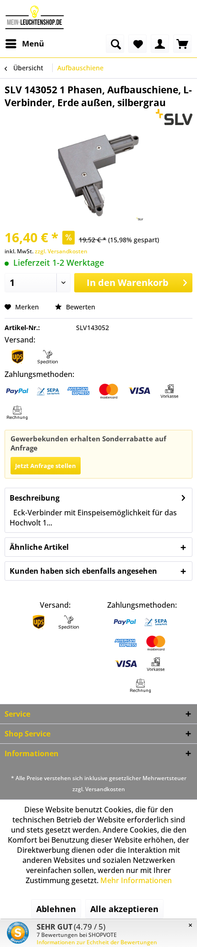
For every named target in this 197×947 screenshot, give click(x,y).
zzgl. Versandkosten (61, 251)
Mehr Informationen (136, 880)
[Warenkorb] (182, 43)
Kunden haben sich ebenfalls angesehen (83, 571)
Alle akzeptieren (124, 908)
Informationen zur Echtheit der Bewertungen (97, 942)
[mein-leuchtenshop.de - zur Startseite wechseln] (35, 17)
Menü (33, 43)
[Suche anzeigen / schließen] (115, 43)
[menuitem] (24, 43)
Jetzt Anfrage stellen (45, 466)
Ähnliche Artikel (39, 547)
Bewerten (79, 306)
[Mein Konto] (160, 43)
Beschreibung (35, 498)
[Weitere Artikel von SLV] (174, 117)
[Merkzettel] (137, 43)
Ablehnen (56, 908)
